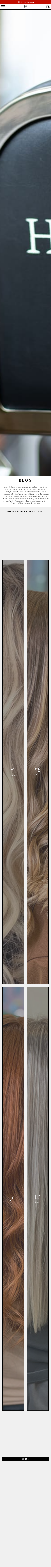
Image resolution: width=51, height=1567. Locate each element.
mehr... (25, 1459)
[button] (48, 6)
